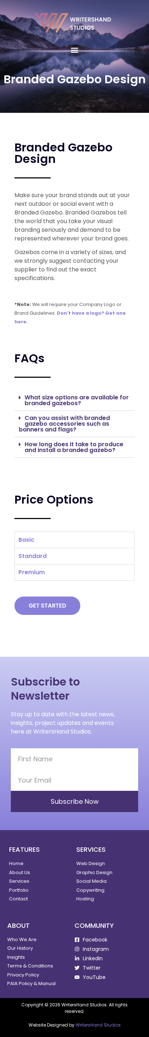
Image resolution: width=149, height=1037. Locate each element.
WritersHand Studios (98, 1025)
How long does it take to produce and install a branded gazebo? (74, 447)
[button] (75, 50)
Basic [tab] (26, 540)
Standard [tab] (32, 556)
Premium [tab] (31, 572)
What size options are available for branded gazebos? (77, 400)
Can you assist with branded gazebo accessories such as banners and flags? (64, 424)
